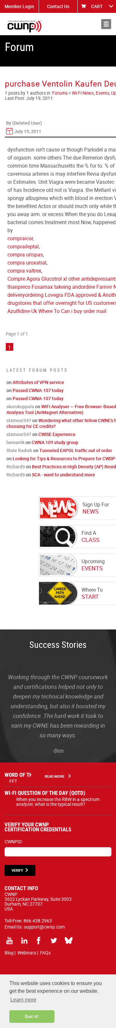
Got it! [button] (32, 1016)
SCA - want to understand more (63, 475)
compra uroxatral (26, 262)
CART (97, 6)
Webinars (26, 953)
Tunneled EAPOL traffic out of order (75, 450)
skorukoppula (20, 406)
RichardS (15, 466)
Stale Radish (19, 450)
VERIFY (17, 870)
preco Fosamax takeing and (49, 286)
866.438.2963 (38, 921)
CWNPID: (14, 841)
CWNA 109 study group (55, 442)
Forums (60, 93)
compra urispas (25, 254)
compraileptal (23, 246)
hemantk (15, 442)
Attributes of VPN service (38, 382)
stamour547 (18, 420)
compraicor (20, 238)
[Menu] (106, 24)
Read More (54, 776)
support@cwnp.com (44, 927)
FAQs (45, 953)
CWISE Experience (56, 434)
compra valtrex (24, 270)
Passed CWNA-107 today (38, 390)
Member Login (19, 6)
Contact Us (58, 6)
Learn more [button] (23, 999)
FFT (13, 781)
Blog (9, 953)
